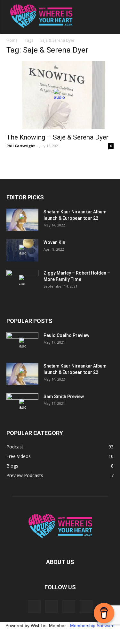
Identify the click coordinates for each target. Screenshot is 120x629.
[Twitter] (86, 606)
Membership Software (92, 625)
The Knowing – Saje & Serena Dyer (57, 137)
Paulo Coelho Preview (66, 335)
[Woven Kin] (22, 250)
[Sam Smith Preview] (22, 404)
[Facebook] (34, 606)
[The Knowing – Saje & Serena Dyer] (60, 95)
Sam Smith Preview (64, 396)
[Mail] (68, 606)
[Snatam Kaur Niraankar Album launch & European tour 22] (22, 220)
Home (12, 40)
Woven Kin (54, 242)
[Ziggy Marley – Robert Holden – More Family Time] (22, 281)
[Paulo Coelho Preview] (22, 343)
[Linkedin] (51, 606)
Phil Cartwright (20, 145)
